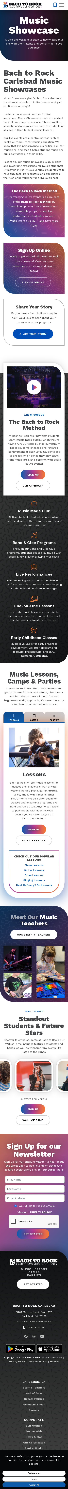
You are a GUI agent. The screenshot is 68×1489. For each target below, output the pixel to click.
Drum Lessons (34, 875)
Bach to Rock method (36, 201)
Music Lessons (33, 840)
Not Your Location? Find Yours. (34, 1322)
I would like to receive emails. (36, 1206)
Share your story (32, 334)
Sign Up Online (33, 282)
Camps (34, 1272)
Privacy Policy (17, 1361)
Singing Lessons (34, 880)
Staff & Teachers (34, 1387)
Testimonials (34, 1431)
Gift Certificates (34, 1442)
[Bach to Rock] (23, 5)
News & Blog (34, 1437)
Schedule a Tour (34, 1404)
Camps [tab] (34, 720)
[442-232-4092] (55, 5)
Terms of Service (37, 1361)
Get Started (33, 1284)
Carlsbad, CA (34, 1382)
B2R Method (34, 1425)
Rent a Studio (34, 1448)
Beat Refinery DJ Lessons (34, 885)
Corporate (34, 1420)
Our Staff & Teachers (34, 934)
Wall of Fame (33, 1120)
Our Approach (33, 485)
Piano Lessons (34, 865)
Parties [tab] (54, 720)
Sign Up (33, 474)
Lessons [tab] (13, 720)
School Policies (34, 1398)
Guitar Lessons (34, 870)
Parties (34, 1275)
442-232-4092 (36, 1327)
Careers (34, 1410)
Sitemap (54, 1361)
